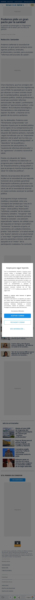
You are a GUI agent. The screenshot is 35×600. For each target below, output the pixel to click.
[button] (17, 311)
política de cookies (21, 289)
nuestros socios (27, 271)
